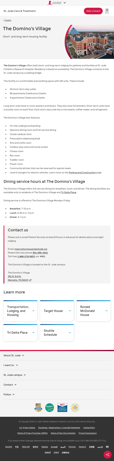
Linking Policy (89, 427)
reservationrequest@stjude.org (31, 248)
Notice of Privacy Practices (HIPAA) (32, 433)
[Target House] (57, 310)
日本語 (91, 446)
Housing (7, 20)
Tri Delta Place (68, 192)
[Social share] (108, 455)
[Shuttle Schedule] (57, 332)
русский (54, 446)
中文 (17, 446)
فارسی (100, 446)
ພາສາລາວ (65, 452)
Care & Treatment (20, 11)
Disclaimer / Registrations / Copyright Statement (59, 427)
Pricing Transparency (88, 433)
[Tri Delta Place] (20, 332)
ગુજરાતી (48, 452)
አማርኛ (56, 452)
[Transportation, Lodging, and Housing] (20, 310)
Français (72, 446)
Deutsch (82, 446)
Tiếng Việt (26, 446)
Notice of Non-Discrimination (63, 433)
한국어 (35, 446)
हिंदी (107, 446)
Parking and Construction (82, 172)
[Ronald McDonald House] (93, 310)
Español (8, 446)
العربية (63, 446)
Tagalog (44, 446)
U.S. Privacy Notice (27, 427)
